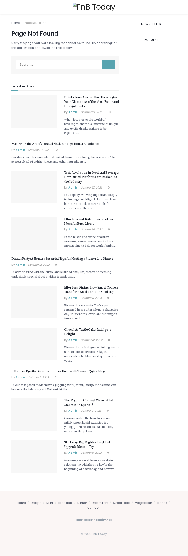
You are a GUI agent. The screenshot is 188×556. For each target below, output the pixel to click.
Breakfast (65, 503)
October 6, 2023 (91, 453)
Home (15, 23)
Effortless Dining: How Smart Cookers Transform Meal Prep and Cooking (91, 290)
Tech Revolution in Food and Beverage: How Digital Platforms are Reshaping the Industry (91, 177)
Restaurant (100, 503)
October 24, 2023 (91, 112)
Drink (50, 503)
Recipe (36, 503)
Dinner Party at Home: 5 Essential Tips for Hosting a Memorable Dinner (62, 259)
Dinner (82, 503)
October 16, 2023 (91, 229)
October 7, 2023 (90, 411)
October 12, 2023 (39, 265)
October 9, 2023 (38, 377)
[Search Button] (108, 64)
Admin (73, 112)
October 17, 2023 (91, 187)
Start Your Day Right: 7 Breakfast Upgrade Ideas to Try (87, 444)
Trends (162, 503)
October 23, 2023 (39, 150)
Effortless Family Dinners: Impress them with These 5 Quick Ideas (58, 372)
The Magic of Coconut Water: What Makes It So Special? (88, 402)
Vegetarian (143, 503)
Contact (93, 507)
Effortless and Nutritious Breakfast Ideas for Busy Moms (89, 221)
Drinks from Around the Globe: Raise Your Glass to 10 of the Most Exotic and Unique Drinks (91, 102)
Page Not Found (36, 23)
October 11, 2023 (91, 298)
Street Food (121, 503)
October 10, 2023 (91, 340)
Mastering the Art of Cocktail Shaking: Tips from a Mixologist (55, 144)
